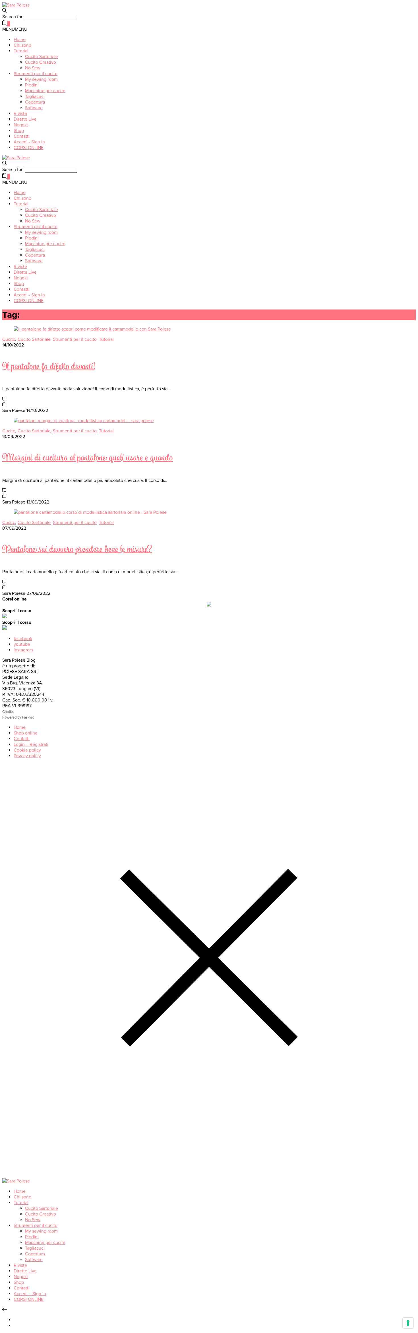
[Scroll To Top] (4, 1310)
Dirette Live (25, 119)
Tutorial (21, 51)
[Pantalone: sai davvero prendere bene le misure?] (90, 512)
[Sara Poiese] (16, 5)
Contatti (22, 136)
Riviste (20, 113)
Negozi (21, 125)
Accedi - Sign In (29, 142)
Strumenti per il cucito (35, 74)
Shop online (26, 733)
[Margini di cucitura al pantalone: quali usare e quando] (84, 421)
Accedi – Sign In (30, 1294)
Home (20, 39)
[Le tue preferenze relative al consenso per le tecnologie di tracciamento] (408, 1323)
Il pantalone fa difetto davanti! (48, 367)
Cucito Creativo (40, 62)
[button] (14, 29)
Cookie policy (27, 750)
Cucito (8, 339)
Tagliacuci (35, 96)
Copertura (35, 102)
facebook (23, 638)
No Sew (32, 68)
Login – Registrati (31, 744)
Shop (19, 130)
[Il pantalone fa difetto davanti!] (92, 329)
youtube (22, 644)
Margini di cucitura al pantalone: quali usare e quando (87, 458)
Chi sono (22, 45)
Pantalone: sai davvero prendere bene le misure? (77, 550)
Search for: (13, 17)
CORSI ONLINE (29, 147)
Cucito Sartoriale (41, 56)
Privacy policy (27, 756)
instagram (23, 650)
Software (34, 108)
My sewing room (41, 79)
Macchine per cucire (45, 91)
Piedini (32, 85)
